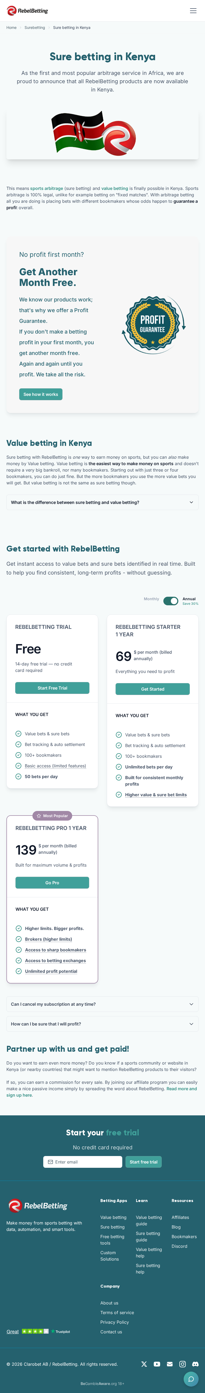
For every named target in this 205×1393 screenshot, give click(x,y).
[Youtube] (157, 1364)
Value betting (113, 1217)
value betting (114, 188)
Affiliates (180, 1217)
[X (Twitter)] (144, 1364)
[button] (191, 1379)
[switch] (170, 601)
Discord (179, 1246)
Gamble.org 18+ (102, 1383)
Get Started (152, 689)
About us (109, 1303)
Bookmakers (184, 1236)
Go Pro (52, 882)
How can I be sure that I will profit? (46, 1024)
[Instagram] (182, 1364)
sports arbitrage (46, 188)
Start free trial (143, 1162)
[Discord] (195, 1364)
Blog (176, 1227)
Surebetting (35, 27)
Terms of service (117, 1312)
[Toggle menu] (193, 10)
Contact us (111, 1331)
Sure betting (112, 1227)
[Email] (170, 1364)
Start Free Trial (52, 688)
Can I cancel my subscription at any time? (53, 1004)
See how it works (40, 394)
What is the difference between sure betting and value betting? (75, 502)
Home (11, 27)
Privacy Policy (114, 1322)
